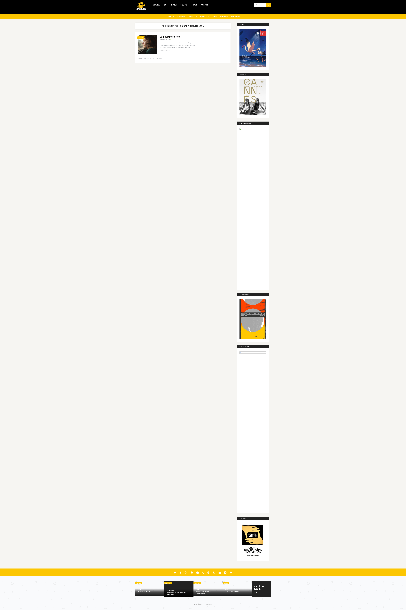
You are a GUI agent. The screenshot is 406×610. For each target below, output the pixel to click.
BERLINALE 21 (235, 16)
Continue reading (165, 51)
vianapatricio (170, 590)
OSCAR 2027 (181, 16)
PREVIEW (183, 5)
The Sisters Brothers (144, 592)
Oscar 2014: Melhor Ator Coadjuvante (204, 592)
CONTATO (171, 16)
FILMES (165, 5)
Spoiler (168, 39)
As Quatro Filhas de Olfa (233, 592)
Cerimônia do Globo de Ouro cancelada (176, 593)
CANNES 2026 (204, 16)
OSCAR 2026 (193, 16)
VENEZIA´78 (224, 16)
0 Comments (158, 59)
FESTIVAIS (193, 5)
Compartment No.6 (170, 36)
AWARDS (156, 5)
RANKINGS (204, 5)
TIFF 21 (214, 16)
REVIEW (174, 5)
